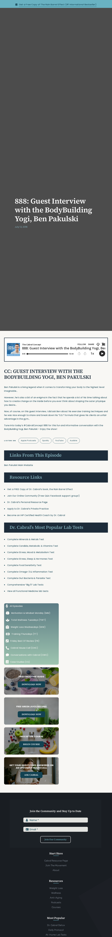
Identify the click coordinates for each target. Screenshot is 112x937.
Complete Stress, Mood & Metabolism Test (30, 552)
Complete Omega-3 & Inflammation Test (30, 571)
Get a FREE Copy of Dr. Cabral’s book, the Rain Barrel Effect (40, 489)
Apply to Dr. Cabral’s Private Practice (28, 508)
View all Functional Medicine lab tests (27, 591)
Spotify (45, 440)
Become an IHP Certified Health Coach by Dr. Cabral (36, 515)
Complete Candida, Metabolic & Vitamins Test (32, 545)
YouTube (59, 440)
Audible (73, 440)
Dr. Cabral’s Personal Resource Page (27, 502)
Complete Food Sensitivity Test (24, 565)
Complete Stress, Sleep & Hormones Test (30, 558)
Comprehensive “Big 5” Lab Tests (25, 584)
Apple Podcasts (28, 440)
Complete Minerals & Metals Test (25, 539)
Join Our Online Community (22, 495)
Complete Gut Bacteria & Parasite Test (29, 578)
